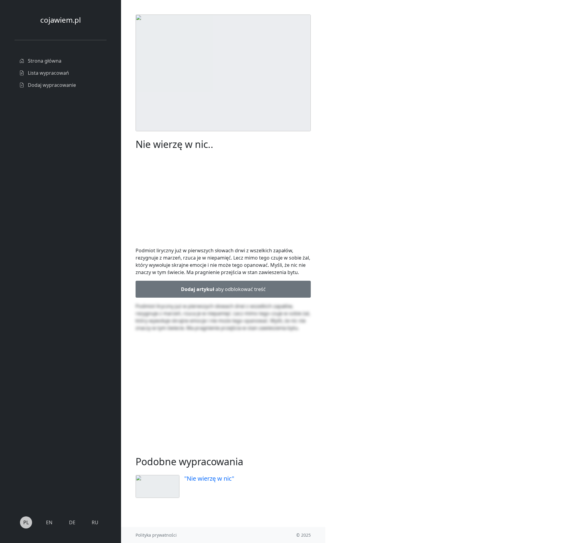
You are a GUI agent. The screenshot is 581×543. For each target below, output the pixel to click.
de (72, 522)
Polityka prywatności (156, 535)
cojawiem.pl (60, 20)
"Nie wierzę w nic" (209, 478)
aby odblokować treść (223, 289)
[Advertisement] (370, 105)
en (49, 522)
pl (26, 522)
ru (95, 522)
